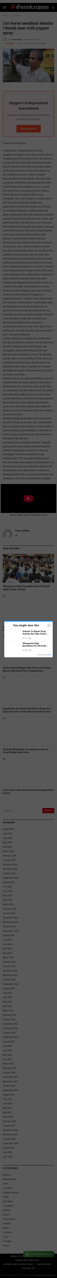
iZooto (49, 655)
